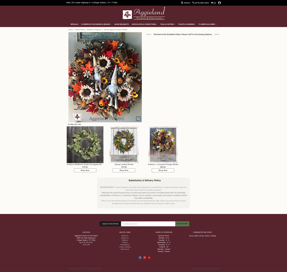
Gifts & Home (80, 29)
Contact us (125, 238)
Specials (74, 24)
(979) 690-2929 (202, 3)
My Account (125, 249)
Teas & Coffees (167, 24)
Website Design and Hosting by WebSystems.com (206, 268)
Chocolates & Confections (144, 24)
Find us (86, 245)
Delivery (125, 240)
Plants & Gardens (186, 24)
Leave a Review (125, 247)
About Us (125, 236)
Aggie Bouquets (121, 24)
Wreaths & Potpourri (94, 29)
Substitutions (124, 245)
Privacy (124, 242)
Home (70, 29)
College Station (204, 236)
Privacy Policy (97, 268)
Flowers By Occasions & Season (95, 24)
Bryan (191, 236)
